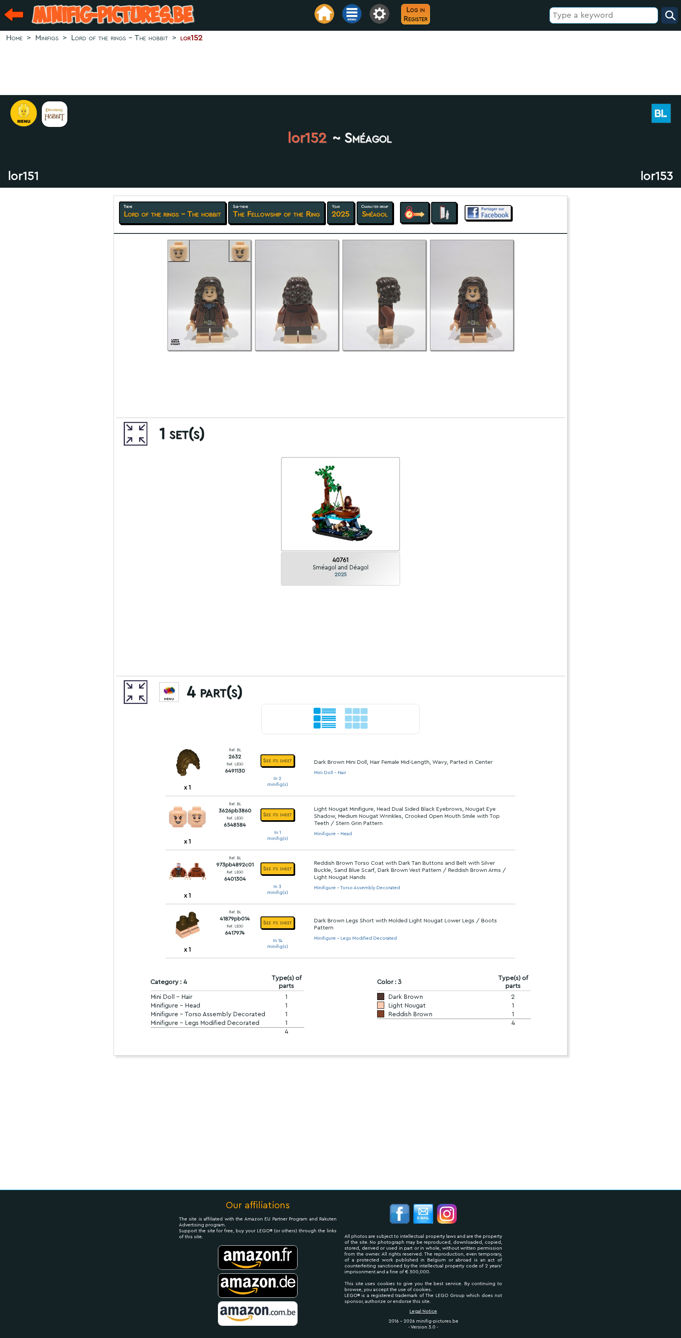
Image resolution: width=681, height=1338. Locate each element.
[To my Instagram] (447, 1215)
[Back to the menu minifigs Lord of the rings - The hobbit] (58, 114)
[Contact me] (423, 1215)
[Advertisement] (340, 69)
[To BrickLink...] (665, 114)
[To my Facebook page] (399, 1215)
